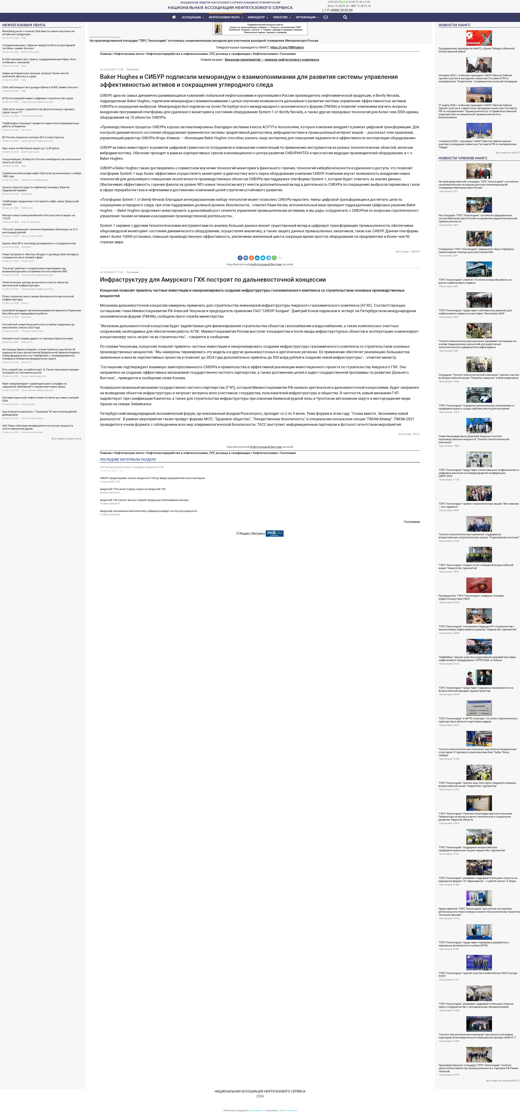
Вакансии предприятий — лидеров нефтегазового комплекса (272, 60)
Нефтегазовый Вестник (266, 264)
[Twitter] (262, 257)
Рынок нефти (28, 404)
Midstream (26, 194)
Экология (26, 362)
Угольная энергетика (32, 331)
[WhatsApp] (274, 257)
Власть (25, 303)
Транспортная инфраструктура (37, 102)
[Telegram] (268, 257)
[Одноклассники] (251, 257)
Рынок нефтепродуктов (33, 376)
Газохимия (288, 54)
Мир (23, 38)
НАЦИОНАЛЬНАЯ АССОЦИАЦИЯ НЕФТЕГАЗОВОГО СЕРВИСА (260, 1091)
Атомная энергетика (32, 116)
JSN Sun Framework (287, 1110)
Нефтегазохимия (265, 54)
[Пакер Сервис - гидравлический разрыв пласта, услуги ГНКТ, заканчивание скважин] (260, 28)
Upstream (26, 130)
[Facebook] (240, 257)
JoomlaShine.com (258, 1110)
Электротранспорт (30, 222)
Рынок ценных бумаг (32, 236)
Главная (106, 54)
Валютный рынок (30, 52)
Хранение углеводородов (34, 180)
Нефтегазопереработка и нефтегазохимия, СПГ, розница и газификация (198, 54)
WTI (353, 6)
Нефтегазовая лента (129, 54)
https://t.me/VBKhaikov (287, 47)
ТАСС (416, 434)
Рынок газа (27, 261)
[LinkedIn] (257, 257)
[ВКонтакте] (245, 257)
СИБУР (415, 251)
